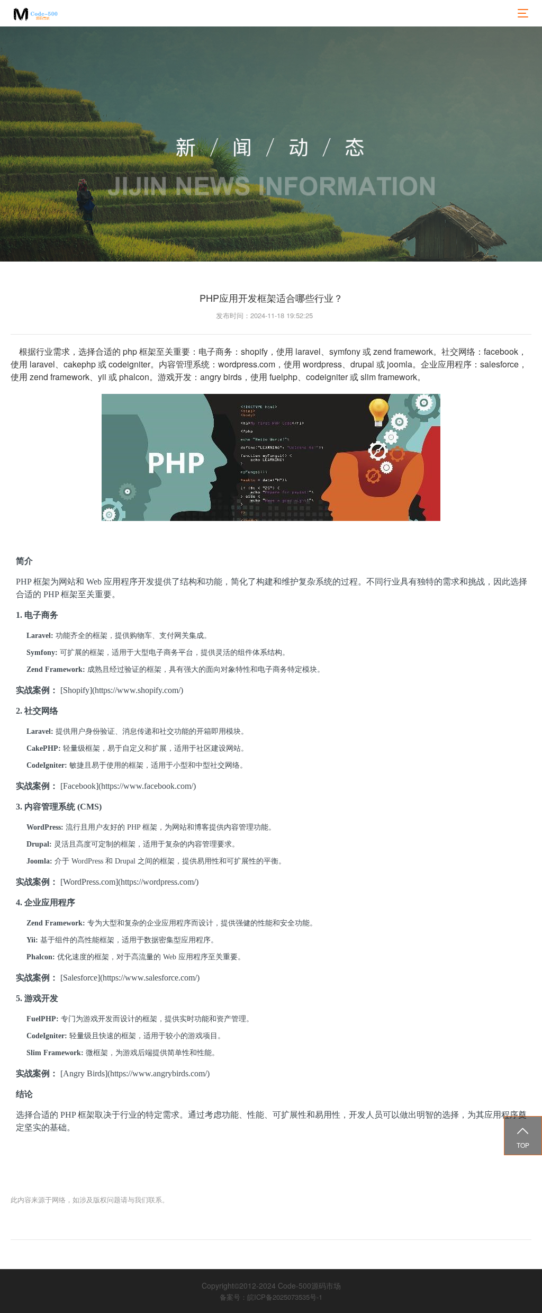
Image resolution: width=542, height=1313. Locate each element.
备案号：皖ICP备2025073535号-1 (271, 1297)
